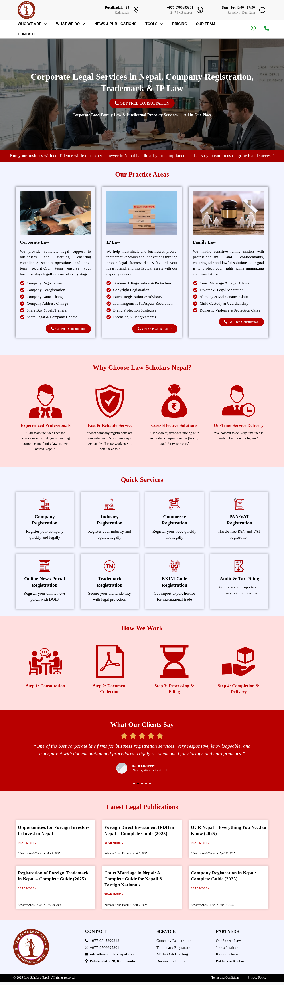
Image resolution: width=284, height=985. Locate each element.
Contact (26, 34)
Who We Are (29, 24)
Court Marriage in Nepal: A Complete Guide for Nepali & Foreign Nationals (133, 879)
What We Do (68, 24)
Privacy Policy (257, 977)
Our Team (205, 24)
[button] (134, 783)
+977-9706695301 (180, 7)
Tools (151, 24)
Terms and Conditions (225, 977)
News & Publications (115, 24)
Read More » (27, 843)
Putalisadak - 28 (117, 7)
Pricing (179, 24)
